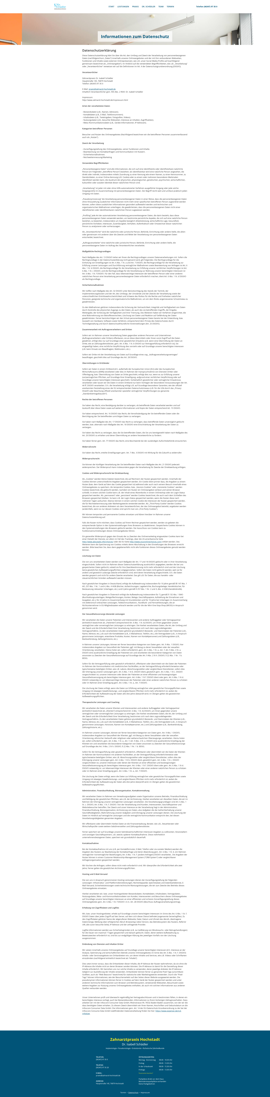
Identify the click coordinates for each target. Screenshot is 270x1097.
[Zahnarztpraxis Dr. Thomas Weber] (60, 6)
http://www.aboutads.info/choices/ (97, 541)
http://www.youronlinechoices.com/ (146, 541)
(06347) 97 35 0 (102, 1059)
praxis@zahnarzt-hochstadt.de (102, 89)
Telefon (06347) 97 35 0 (206, 6)
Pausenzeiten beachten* (146, 1073)
